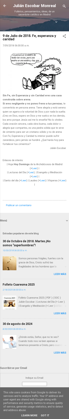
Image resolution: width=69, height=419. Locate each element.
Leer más (60, 274)
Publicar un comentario (18, 205)
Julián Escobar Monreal (34, 5)
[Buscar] (64, 7)
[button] (64, 36)
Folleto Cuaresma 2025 (19, 284)
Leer (34, 168)
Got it (45, 415)
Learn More (29, 415)
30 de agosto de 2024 (17, 324)
